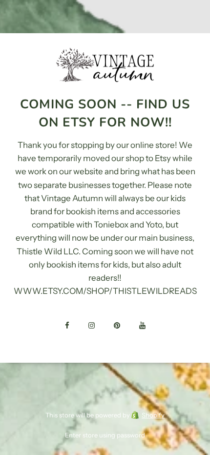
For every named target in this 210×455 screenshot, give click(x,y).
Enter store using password (105, 435)
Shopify (153, 415)
